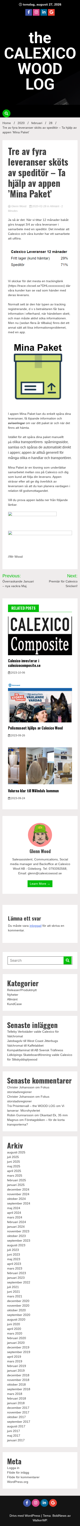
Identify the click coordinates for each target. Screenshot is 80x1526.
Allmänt (54, 206)
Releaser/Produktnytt (22, 990)
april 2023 (14, 1264)
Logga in (13, 1468)
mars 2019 (14, 1361)
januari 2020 (16, 1342)
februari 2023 (16, 1273)
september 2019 (18, 1352)
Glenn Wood (19, 206)
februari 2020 (16, 1338)
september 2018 (18, 1389)
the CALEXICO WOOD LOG (40, 61)
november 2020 (18, 1305)
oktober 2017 (16, 1417)
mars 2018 (14, 1394)
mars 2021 (14, 1296)
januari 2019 (16, 1370)
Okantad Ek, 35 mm (54, 1115)
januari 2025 (16, 1185)
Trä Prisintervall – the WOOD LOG (31, 1106)
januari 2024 (16, 1226)
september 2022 (18, 1282)
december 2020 (18, 1301)
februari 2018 (16, 1398)
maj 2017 (13, 1435)
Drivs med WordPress (25, 1515)
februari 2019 (16, 1366)
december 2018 (18, 1375)
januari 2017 (16, 1440)
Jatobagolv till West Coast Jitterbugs (32, 1041)
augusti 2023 (16, 1245)
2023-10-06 (17, 672)
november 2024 (18, 1194)
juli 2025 (13, 1157)
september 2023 (18, 1240)
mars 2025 (14, 1175)
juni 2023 (13, 1254)
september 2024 (18, 1203)
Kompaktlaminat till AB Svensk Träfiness (35, 1050)
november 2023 (18, 1231)
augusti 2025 (16, 1152)
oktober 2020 (16, 1310)
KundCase (14, 1004)
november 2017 (18, 1412)
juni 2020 (13, 1324)
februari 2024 (16, 1222)
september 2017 (18, 1421)
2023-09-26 (17, 735)
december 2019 (18, 1347)
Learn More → (40, 883)
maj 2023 (13, 1259)
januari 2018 (16, 1403)
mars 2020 (14, 1333)
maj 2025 (13, 1166)
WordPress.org (17, 1482)
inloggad (36, 925)
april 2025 (14, 1171)
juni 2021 (13, 1291)
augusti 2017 (16, 1426)
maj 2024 (13, 1208)
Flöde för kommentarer (23, 1477)
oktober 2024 (16, 1199)
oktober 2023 (16, 1236)
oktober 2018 (16, 1384)
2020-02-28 (39, 206)
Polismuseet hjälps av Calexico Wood (35, 728)
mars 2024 (14, 1217)
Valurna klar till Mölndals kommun (33, 790)
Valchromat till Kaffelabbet (25, 1045)
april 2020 (14, 1329)
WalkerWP (40, 1520)
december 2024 (18, 1189)
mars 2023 (14, 1268)
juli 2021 (13, 1287)
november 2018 (18, 1380)
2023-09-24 (17, 798)
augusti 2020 (16, 1319)
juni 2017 (13, 1431)
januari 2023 (16, 1277)
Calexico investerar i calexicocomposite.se (24, 663)
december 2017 (18, 1407)
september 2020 (18, 1315)
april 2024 (14, 1212)
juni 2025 (13, 1161)
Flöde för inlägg (18, 1472)
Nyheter (12, 994)
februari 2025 (16, 1180)
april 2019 (14, 1356)
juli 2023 (13, 1250)
